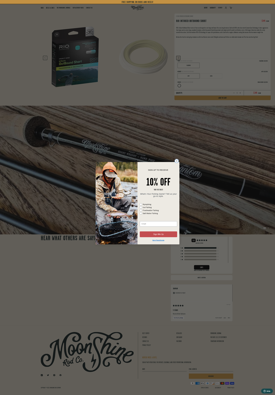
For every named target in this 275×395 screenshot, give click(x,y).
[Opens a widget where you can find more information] (267, 391)
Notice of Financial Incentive (158, 240)
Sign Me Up (158, 234)
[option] (137, 2)
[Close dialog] (177, 161)
